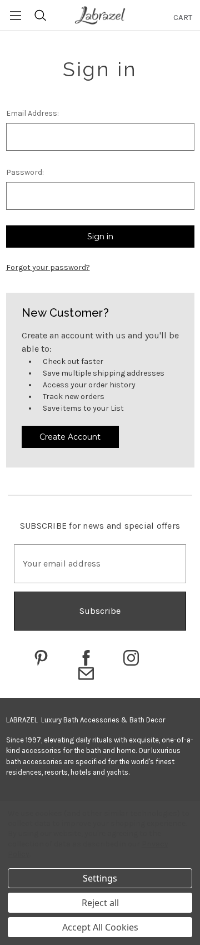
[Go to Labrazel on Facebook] (86, 658)
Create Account (70, 437)
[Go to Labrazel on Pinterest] (41, 658)
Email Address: (32, 113)
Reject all (100, 903)
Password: (25, 172)
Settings (100, 878)
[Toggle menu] (15, 15)
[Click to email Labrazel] (86, 673)
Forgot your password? (48, 267)
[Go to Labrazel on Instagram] (131, 658)
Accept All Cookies (100, 927)
